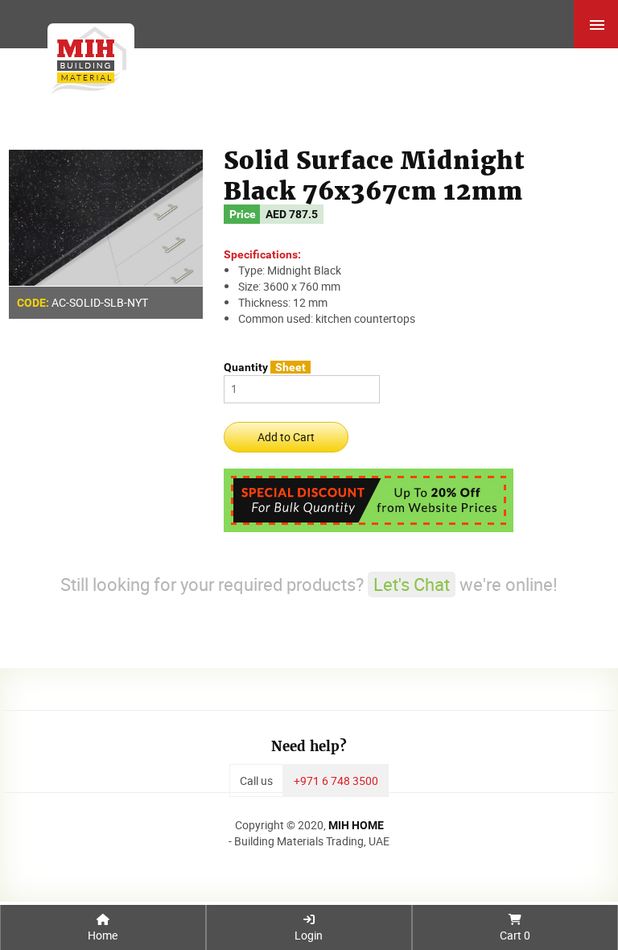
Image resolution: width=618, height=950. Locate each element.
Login (309, 935)
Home (102, 935)
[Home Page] (86, 57)
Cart (515, 935)
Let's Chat (411, 584)
